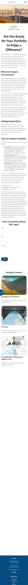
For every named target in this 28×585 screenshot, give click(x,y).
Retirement (14, 579)
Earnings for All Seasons (10, 297)
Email (2, 236)
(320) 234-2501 (15, 561)
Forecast (4, 327)
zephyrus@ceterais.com (14, 569)
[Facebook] (13, 572)
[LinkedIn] (15, 572)
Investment (14, 581)
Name (2, 227)
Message (3, 245)
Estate (14, 582)
